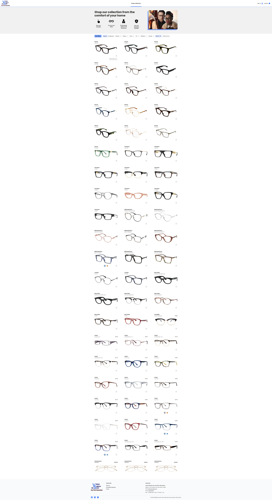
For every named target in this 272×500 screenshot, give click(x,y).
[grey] (164, 412)
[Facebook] (92, 497)
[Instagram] (95, 497)
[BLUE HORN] (104, 265)
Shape (124, 36)
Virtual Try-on (166, 36)
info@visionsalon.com (152, 488)
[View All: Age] (160, 36)
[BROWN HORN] (107, 265)
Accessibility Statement (111, 487)
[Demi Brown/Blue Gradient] (107, 454)
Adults (157, 36)
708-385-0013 (151, 490)
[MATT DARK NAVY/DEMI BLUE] (167, 433)
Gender (150, 36)
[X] (98, 497)
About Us (108, 485)
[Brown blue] (104, 454)
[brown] (167, 412)
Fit (136, 36)
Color (131, 36)
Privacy (107, 488)
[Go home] (35, 3)
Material (143, 36)
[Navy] (164, 433)
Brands (117, 36)
